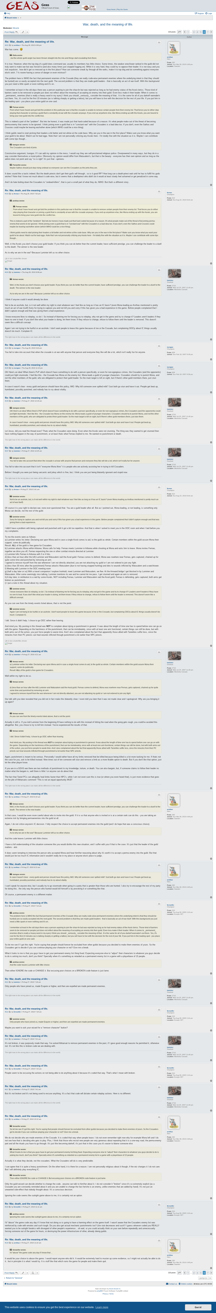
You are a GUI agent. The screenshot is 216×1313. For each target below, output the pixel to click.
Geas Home (111, 9)
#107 (7, 451)
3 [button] (193, 32)
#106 (7, 401)
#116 (7, 1069)
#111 (6, 867)
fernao (169, 192)
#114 (7, 1012)
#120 (7, 1243)
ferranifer (170, 905)
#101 (7, 45)
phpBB (99, 1291)
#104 (7, 348)
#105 (7, 368)
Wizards (16, 28)
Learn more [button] (102, 1307)
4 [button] (197, 32)
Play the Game (122, 9)
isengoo (170, 347)
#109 (7, 654)
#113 (7, 982)
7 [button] (207, 32)
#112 (7, 906)
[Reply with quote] (159, 42)
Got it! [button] (198, 1307)
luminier (170, 280)
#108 (7, 489)
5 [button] (200, 32)
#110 (7, 797)
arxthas (170, 57)
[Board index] (22, 6)
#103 (7, 272)
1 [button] (188, 32)
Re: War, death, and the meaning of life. (30, 41)
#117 (7, 1089)
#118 (7, 1119)
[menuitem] (7, 13)
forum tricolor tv (114, 1289)
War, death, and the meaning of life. (108, 24)
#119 (7, 1207)
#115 (7, 1039)
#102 (7, 194)
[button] (179, 32)
